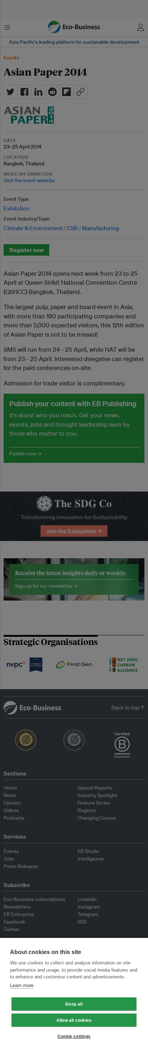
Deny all (74, 1004)
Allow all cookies (74, 1020)
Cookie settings (74, 1036)
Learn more (21, 985)
